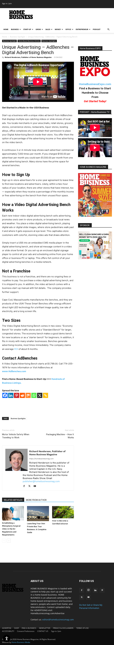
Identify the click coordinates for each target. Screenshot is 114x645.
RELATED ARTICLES (13, 500)
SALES (47, 29)
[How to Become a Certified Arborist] (63, 512)
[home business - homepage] (14, 591)
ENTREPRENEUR (82, 29)
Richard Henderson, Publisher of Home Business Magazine (28, 57)
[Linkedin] (10, 395)
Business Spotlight (17, 36)
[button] (108, 29)
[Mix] (28, 395)
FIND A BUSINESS (29, 628)
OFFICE (68, 29)
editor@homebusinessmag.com (58, 619)
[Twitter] (30, 486)
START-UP (27, 29)
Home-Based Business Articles (29, 41)
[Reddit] (22, 395)
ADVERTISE (6, 628)
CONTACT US (42, 631)
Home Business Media (21, 642)
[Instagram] (88, 590)
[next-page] (9, 541)
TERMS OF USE (82, 628)
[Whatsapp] (34, 395)
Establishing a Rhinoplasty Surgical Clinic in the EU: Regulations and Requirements (11, 529)
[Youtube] (35, 486)
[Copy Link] (45, 395)
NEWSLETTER (44, 628)
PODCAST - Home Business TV (94, 112)
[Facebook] (5, 395)
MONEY (58, 29)
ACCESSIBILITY (8, 631)
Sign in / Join (7, 3)
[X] (39, 395)
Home (4, 36)
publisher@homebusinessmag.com (41, 481)
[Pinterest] (16, 395)
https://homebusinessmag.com (41, 459)
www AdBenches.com (14, 371)
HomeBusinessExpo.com (95, 84)
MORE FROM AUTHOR (36, 500)
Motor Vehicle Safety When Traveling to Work (15, 436)
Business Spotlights (49, 41)
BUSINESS (15, 29)
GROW (38, 29)
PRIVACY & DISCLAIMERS (63, 628)
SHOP (16, 628)
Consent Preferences (25, 631)
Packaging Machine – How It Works (60, 436)
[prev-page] (4, 541)
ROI (16, 349)
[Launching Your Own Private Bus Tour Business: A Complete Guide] (38, 513)
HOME (5, 29)
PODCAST (96, 29)
